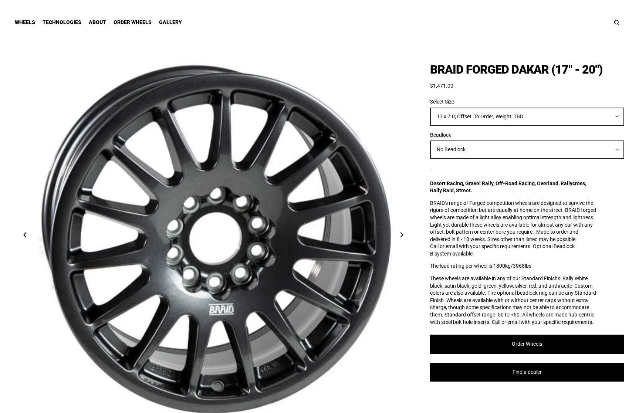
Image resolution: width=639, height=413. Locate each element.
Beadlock (440, 135)
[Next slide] (404, 236)
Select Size (442, 102)
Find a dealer (527, 372)
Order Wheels (527, 344)
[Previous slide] (23, 236)
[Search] (617, 22)
